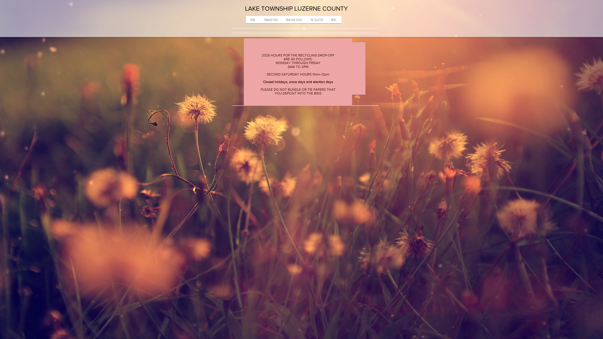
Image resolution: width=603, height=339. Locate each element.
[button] (270, 20)
